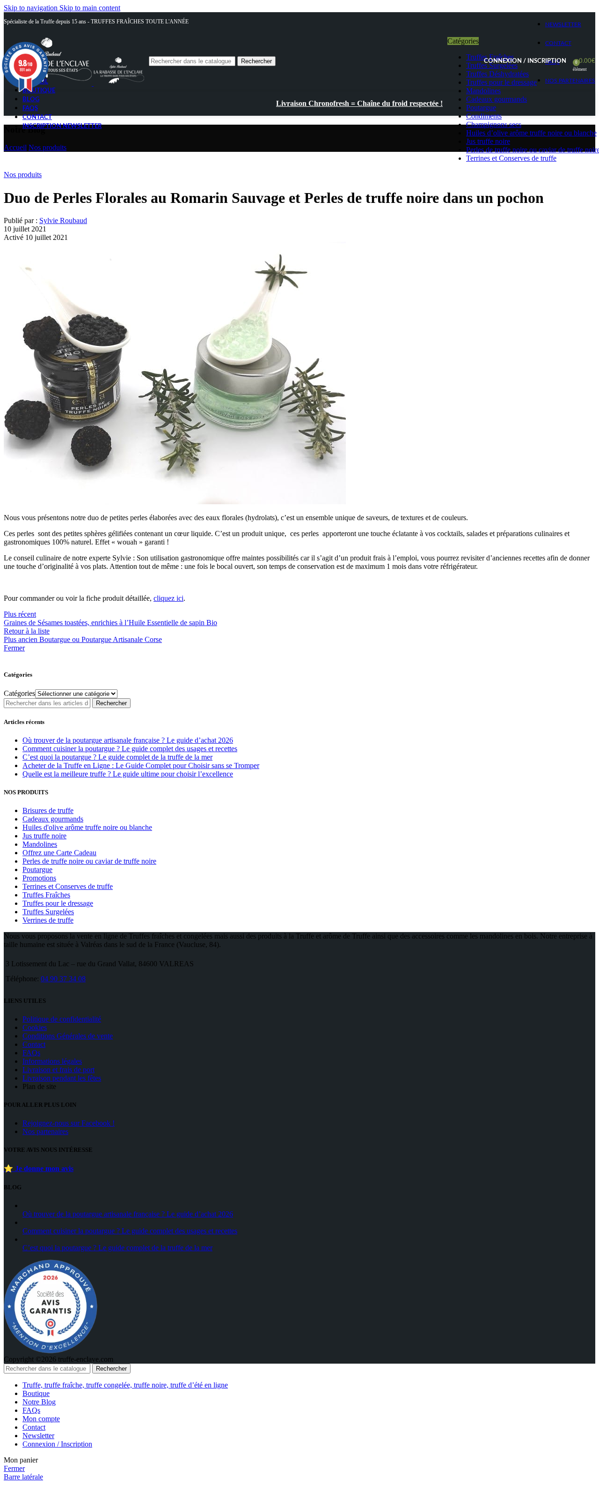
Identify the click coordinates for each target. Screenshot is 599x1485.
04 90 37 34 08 (63, 979)
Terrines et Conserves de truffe (67, 886)
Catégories (19, 693)
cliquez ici (168, 598)
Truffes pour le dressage (57, 903)
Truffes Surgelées (48, 912)
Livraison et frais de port (58, 1070)
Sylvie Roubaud (63, 220)
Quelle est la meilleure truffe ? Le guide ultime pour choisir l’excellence (127, 774)
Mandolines (39, 844)
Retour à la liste (27, 631)
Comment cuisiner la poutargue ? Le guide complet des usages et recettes (129, 749)
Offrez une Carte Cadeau (59, 853)
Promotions (39, 878)
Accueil (15, 147)
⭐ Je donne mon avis (38, 1168)
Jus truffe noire (44, 836)
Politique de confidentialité (61, 1019)
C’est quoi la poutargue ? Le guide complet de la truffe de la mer (117, 757)
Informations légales (52, 1061)
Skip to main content (89, 8)
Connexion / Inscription (57, 1444)
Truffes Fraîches (46, 895)
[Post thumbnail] (139, 1205)
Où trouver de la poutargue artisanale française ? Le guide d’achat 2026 (127, 740)
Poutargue (37, 869)
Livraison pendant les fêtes (61, 1078)
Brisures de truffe (47, 810)
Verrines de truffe (47, 920)
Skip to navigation (31, 8)
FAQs (31, 1053)
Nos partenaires (45, 1131)
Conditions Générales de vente (67, 1036)
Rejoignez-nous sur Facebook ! (68, 1123)
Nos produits (47, 147)
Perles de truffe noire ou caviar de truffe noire (89, 861)
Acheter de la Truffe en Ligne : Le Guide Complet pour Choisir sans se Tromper (140, 765)
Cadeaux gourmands (52, 819)
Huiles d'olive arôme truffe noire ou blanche (87, 827)
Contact (33, 1044)
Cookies (34, 1027)
